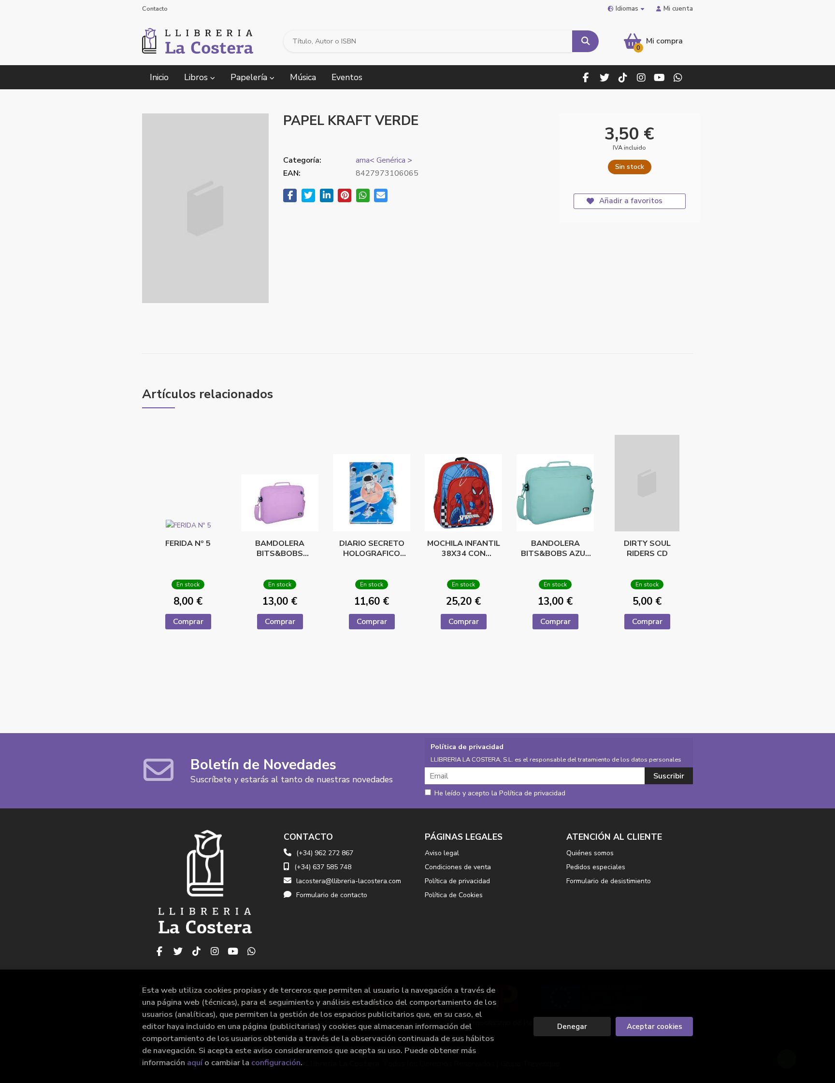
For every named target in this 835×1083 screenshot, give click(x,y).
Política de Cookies (454, 895)
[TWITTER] (604, 77)
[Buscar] (585, 41)
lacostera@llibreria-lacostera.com (348, 881)
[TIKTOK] (623, 77)
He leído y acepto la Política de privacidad (499, 793)
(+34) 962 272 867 (324, 853)
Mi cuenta (678, 8)
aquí (194, 1062)
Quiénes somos (590, 853)
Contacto (155, 8)
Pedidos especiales (595, 867)
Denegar (572, 1026)
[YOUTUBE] (659, 77)
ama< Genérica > (384, 160)
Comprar (188, 621)
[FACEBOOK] (586, 77)
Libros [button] (197, 77)
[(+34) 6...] (678, 77)
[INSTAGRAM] (641, 77)
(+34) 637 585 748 (322, 867)
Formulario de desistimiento (608, 881)
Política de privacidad (457, 881)
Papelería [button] (250, 77)
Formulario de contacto (331, 895)
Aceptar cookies (654, 1026)
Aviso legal (442, 853)
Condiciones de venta (458, 867)
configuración (276, 1062)
